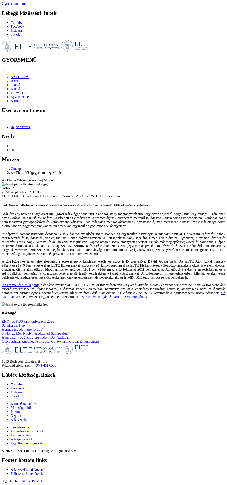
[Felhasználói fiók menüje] (3, 120)
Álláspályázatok (22, 439)
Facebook (17, 26)
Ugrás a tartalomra (14, 4)
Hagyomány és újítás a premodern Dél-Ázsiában (36, 337)
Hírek (15, 81)
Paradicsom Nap (13, 325)
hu (12, 146)
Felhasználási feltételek (27, 473)
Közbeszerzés (20, 435)
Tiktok (15, 34)
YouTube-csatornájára (128, 297)
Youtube (16, 22)
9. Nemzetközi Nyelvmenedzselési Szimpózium (35, 333)
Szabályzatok (20, 427)
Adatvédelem (20, 420)
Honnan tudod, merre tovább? (23, 329)
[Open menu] (3, 70)
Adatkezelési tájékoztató (28, 469)
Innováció (18, 93)
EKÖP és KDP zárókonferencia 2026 (28, 321)
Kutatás (16, 89)
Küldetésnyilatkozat (24, 404)
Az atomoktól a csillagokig (21, 285)
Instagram (17, 30)
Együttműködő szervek (27, 443)
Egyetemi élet (20, 97)
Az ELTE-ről (20, 77)
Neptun (16, 416)
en (12, 150)
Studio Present (32, 481)
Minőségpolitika (22, 408)
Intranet (16, 412)
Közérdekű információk (27, 431)
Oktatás (16, 85)
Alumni (16, 101)
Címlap (16, 169)
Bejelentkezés (20, 127)
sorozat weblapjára (95, 297)
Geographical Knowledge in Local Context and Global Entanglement (50, 341)
